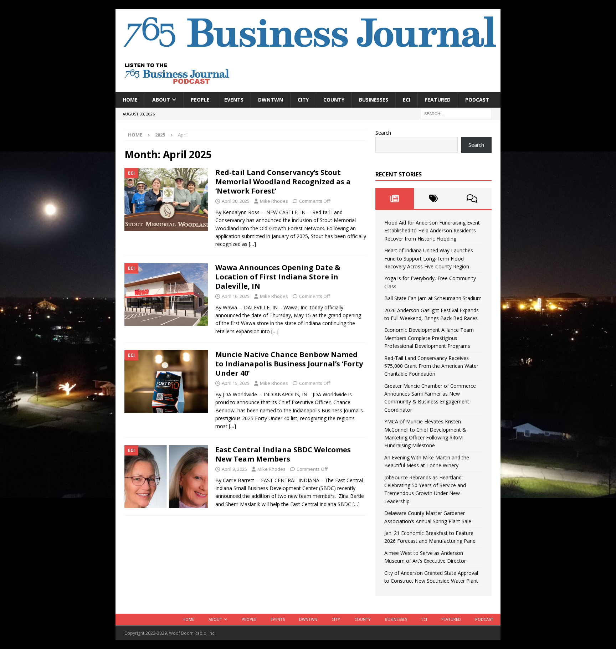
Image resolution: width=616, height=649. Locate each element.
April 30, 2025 (236, 201)
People (200, 99)
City (303, 99)
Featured (438, 99)
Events (233, 99)
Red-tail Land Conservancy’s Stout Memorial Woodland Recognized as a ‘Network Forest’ (283, 182)
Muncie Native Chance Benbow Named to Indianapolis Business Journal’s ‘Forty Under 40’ (289, 364)
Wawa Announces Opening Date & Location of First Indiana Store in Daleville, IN (277, 277)
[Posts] (394, 198)
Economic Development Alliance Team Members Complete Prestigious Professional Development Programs (429, 337)
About (161, 99)
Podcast (477, 99)
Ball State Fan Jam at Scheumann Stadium (433, 298)
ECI (406, 99)
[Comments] (472, 198)
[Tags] (433, 198)
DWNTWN (270, 99)
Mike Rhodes (274, 201)
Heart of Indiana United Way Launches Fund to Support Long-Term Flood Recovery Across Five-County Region (428, 258)
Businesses (373, 99)
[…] (252, 244)
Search (383, 132)
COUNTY (333, 99)
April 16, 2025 (236, 296)
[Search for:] (456, 113)
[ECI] (166, 199)
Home (130, 99)
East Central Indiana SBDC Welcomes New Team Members (283, 454)
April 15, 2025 (236, 383)
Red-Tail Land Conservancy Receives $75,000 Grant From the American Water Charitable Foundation (431, 366)
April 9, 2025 (234, 469)
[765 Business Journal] (307, 50)
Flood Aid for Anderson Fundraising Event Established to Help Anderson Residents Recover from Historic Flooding (432, 230)
